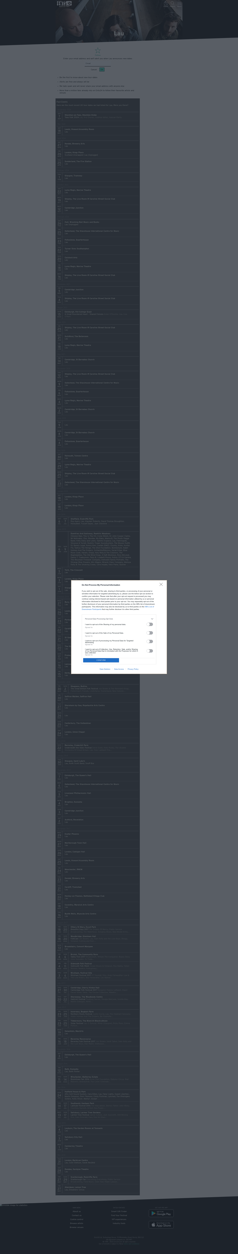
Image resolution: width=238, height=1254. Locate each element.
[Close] (162, 585)
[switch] (150, 624)
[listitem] (119, 619)
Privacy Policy (133, 669)
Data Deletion (105, 669)
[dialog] (119, 627)
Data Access (119, 669)
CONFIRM (101, 660)
